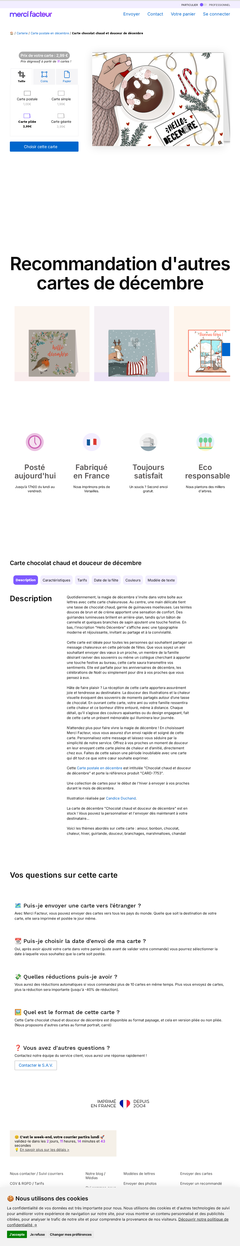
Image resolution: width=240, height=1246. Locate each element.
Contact (155, 14)
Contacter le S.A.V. (36, 1065)
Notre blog (94, 1173)
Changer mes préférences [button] (71, 1234)
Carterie (22, 33)
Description (26, 580)
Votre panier (183, 14)
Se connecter (216, 14)
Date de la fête (106, 580)
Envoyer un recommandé (201, 1183)
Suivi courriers (51, 1173)
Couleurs (133, 580)
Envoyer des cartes (196, 1173)
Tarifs (82, 580)
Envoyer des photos (140, 1183)
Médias (92, 1178)
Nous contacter (23, 1173)
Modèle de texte (161, 580)
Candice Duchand (121, 798)
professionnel (219, 4)
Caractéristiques (56, 580)
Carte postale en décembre (50, 33)
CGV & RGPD (20, 1183)
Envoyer (131, 14)
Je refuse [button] (37, 1234)
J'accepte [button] (17, 1234)
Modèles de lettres (139, 1173)
